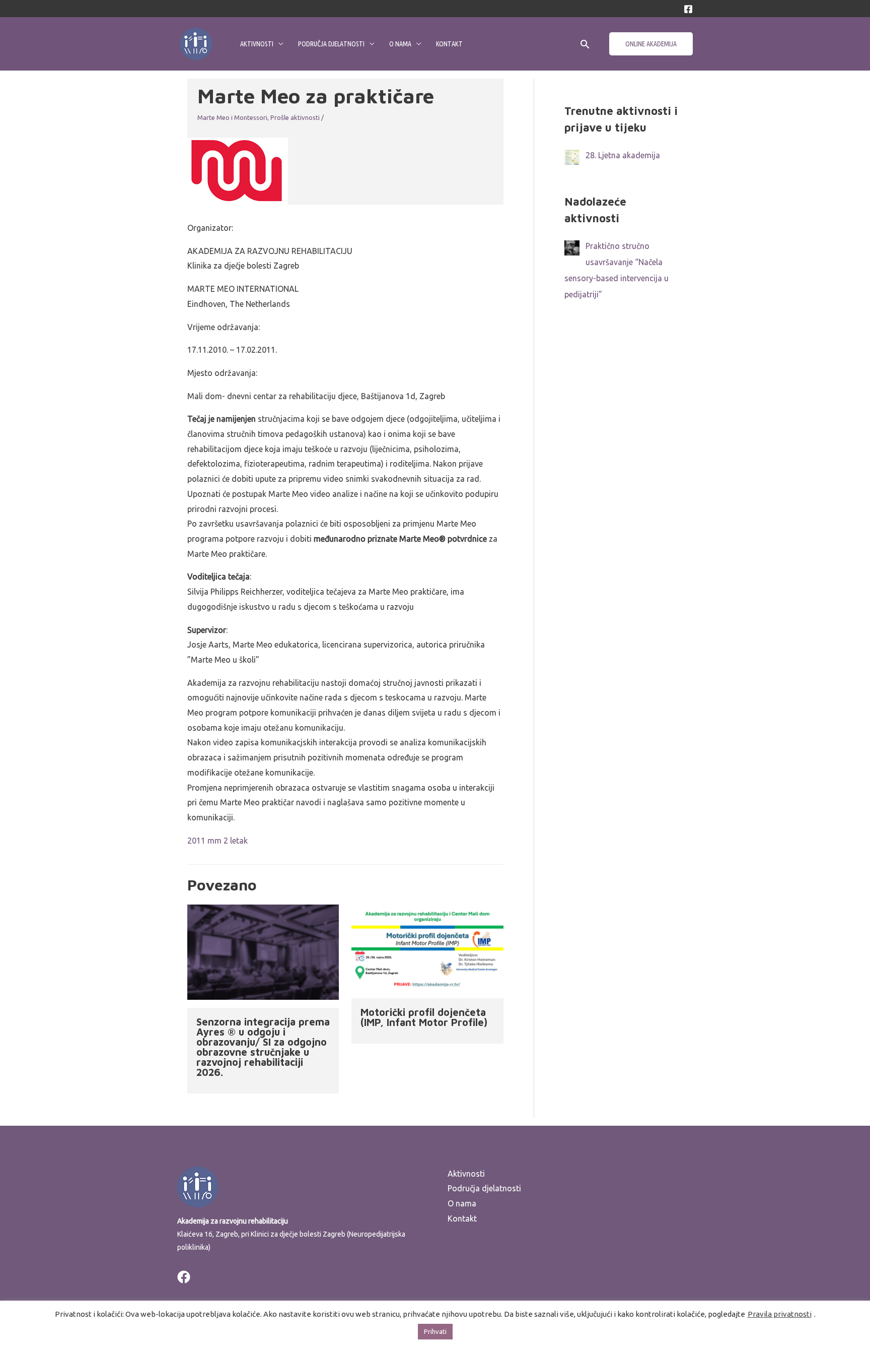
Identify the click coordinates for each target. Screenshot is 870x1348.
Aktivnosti (256, 44)
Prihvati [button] (435, 1331)
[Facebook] (688, 9)
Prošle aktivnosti (295, 117)
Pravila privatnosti (780, 1314)
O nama (400, 44)
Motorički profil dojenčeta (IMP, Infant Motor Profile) (423, 1017)
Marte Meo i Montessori (232, 117)
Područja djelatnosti (331, 44)
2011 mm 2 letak (217, 840)
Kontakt (449, 44)
